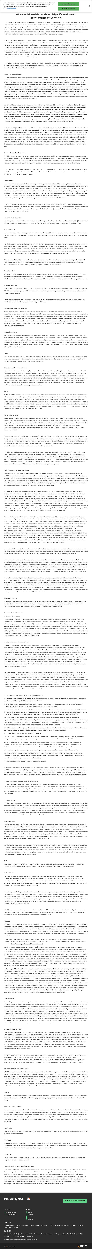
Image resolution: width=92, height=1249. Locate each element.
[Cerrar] (89, 6)
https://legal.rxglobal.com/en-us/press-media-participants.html (63, 223)
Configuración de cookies (68, 4)
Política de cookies (11, 8)
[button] (75, 1201)
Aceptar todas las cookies (68, 8)
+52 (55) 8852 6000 (11, 1214)
